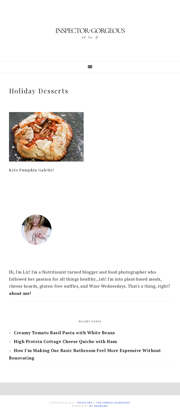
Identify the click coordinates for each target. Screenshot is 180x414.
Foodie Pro (84, 402)
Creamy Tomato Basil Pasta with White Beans (64, 332)
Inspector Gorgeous (90, 30)
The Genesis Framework (113, 402)
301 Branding (98, 406)
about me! (20, 293)
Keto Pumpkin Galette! (31, 169)
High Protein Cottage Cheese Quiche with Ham (65, 341)
